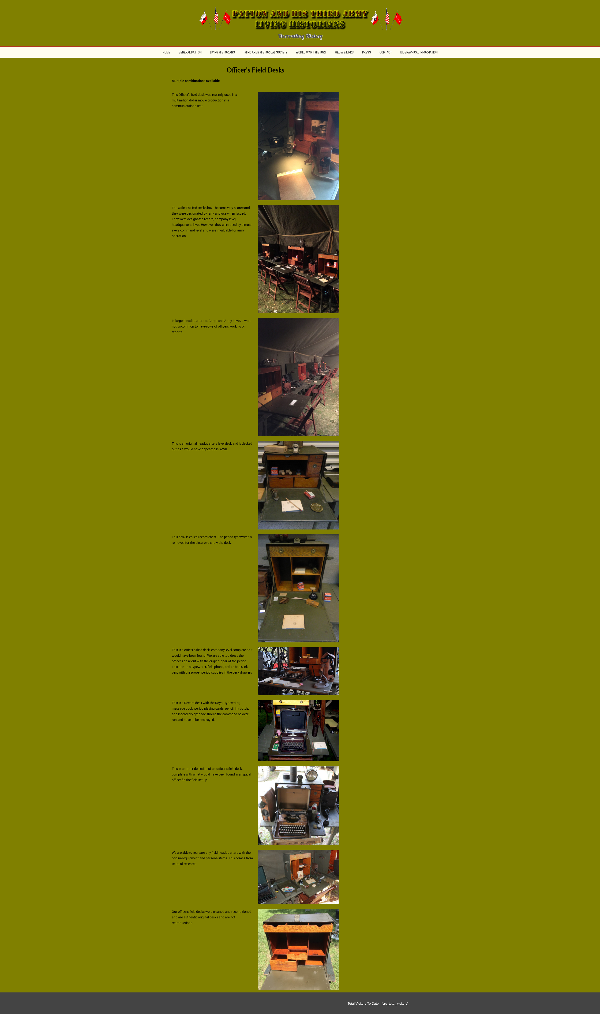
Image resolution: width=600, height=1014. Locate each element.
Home (166, 52)
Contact (385, 52)
